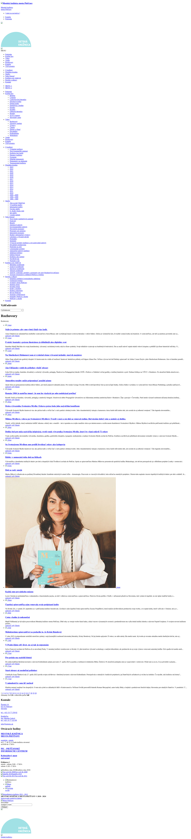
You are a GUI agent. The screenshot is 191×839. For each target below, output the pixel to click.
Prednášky (13, 239)
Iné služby (13, 213)
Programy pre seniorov (18, 231)
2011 (11, 191)
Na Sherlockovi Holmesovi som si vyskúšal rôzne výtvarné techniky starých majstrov (43, 355)
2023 (11, 167)
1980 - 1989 (14, 199)
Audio (7, 60)
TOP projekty (10, 66)
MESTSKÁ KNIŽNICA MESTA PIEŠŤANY (12, 735)
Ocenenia (13, 157)
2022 (11, 169)
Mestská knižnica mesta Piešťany (7, 8)
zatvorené (5, 758)
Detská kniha (14, 103)
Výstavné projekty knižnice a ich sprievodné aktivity (28, 243)
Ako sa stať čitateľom (17, 203)
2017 (11, 179)
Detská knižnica (6, 837)
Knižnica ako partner (17, 257)
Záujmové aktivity (16, 225)
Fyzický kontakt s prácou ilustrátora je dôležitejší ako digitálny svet (35, 342)
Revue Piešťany (15, 293)
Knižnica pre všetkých (13, 78)
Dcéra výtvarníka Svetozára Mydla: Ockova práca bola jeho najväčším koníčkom (42, 406)
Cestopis (13, 98)
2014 (11, 185)
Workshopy (14, 135)
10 (14, 693)
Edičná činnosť (15, 255)
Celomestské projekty (17, 249)
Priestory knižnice (16, 155)
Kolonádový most (9, 755)
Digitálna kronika (11, 72)
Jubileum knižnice (16, 253)
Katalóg (8, 17)
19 (33, 693)
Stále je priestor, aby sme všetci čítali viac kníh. (26, 329)
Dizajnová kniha (15, 101)
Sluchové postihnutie (17, 269)
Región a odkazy (11, 80)
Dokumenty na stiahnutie (18, 161)
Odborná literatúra (16, 111)
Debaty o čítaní (15, 129)
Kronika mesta (15, 287)
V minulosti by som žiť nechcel (19, 683)
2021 (11, 171)
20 (36, 693)
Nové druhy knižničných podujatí (21, 219)
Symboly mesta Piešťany (18, 283)
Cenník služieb (15, 215)
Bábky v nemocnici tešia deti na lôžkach (23, 457)
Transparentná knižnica (18, 163)
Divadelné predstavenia (18, 245)
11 (16, 693)
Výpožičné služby (16, 205)
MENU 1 (8, 86)
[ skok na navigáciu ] (12, 13)
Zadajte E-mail (6, 805)
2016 (11, 181)
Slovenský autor (15, 117)
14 (22, 693)
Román (12, 113)
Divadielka (13, 131)
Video (7, 58)
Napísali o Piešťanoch (17, 295)
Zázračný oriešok (16, 123)
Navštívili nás (14, 259)
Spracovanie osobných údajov (11, 798)
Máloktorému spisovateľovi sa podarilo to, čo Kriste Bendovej (33, 632)
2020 (11, 173)
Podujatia (8, 19)
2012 (11, 189)
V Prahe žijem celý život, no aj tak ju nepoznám (27, 645)
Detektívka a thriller (17, 105)
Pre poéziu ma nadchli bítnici (18, 657)
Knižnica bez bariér (16, 153)
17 (29, 693)
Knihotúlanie (14, 133)
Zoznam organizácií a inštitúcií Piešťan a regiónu (27, 275)
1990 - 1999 (14, 197)
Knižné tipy (9, 56)
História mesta (15, 285)
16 (27, 693)
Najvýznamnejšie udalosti (19, 151)
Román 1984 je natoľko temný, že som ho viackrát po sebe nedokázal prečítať (40, 393)
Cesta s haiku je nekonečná (17, 617)
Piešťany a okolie (16, 299)
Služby (7, 74)
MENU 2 (8, 88)
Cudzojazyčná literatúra (18, 100)
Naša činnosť (10, 76)
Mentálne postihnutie (17, 265)
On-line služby (15, 209)
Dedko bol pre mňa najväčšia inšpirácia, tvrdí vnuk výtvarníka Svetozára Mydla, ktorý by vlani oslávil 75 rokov (56, 431)
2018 (11, 177)
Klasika (12, 107)
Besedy (12, 223)
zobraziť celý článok (12, 336)
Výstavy (13, 125)
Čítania (12, 127)
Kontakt (8, 82)
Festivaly (13, 221)
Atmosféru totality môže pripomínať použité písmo (28, 380)
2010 (11, 193)
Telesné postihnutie (16, 271)
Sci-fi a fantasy (15, 115)
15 (25, 693)
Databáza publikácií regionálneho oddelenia (25, 279)
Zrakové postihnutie (17, 267)
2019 (11, 175)
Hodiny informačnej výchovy (20, 235)
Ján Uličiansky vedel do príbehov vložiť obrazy (26, 368)
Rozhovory (9, 62)
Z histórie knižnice (16, 149)
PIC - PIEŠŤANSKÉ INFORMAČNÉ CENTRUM (14, 749)
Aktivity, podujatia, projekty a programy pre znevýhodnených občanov (34, 273)
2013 (11, 187)
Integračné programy (17, 233)
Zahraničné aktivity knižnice (20, 251)
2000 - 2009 (14, 195)
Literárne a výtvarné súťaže (19, 237)
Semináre (13, 241)
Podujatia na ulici (16, 247)
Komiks (12, 109)
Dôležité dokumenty (17, 159)
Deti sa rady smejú (13, 470)
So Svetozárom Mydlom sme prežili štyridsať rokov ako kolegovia (35, 444)
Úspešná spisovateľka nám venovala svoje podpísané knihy (32, 604)
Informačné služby (16, 207)
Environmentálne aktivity (18, 227)
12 (18, 693)
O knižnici (9, 70)
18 (31, 693)
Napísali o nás (15, 261)
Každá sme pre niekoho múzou (19, 592)
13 (20, 693)
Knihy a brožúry (15, 289)
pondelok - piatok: (7, 740)
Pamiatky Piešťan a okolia (19, 297)
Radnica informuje (16, 291)
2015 (11, 183)
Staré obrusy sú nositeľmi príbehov (21, 670)
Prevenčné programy (17, 229)
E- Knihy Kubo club (17, 211)
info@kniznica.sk (7, 724)
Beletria (12, 96)
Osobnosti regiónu (16, 281)
